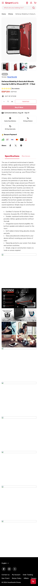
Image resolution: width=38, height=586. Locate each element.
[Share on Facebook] (10, 145)
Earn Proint (6, 578)
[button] (6, 88)
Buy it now (19, 107)
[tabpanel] (19, 358)
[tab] (12, 157)
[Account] (31, 3)
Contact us (6, 575)
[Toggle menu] (3, 3)
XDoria (10, 14)
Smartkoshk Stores (14, 582)
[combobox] (19, 8)
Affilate (26, 578)
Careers (33, 578)
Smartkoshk (12, 77)
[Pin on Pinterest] (21, 145)
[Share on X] (16, 145)
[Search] (33, 8)
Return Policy (16, 578)
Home (4, 14)
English (4, 563)
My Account (16, 575)
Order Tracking (28, 575)
